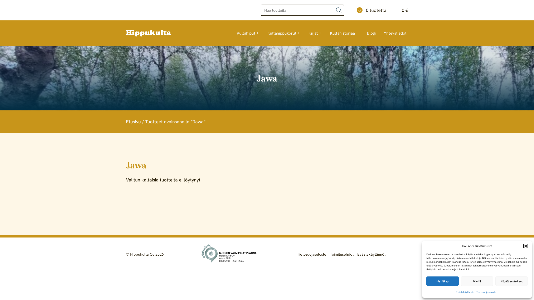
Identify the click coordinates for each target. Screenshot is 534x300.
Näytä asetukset (511, 281)
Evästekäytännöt (465, 292)
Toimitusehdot (342, 254)
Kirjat (313, 33)
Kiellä (477, 281)
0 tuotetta (387, 10)
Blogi (371, 33)
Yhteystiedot (395, 33)
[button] (526, 246)
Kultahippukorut (281, 33)
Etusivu (133, 122)
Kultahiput (246, 33)
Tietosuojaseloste (486, 292)
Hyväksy (442, 281)
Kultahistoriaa (342, 33)
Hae (339, 10)
